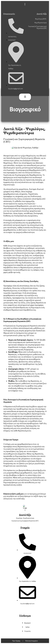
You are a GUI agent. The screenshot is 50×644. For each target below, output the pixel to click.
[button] (25, 97)
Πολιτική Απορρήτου (31, 641)
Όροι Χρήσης (16, 641)
